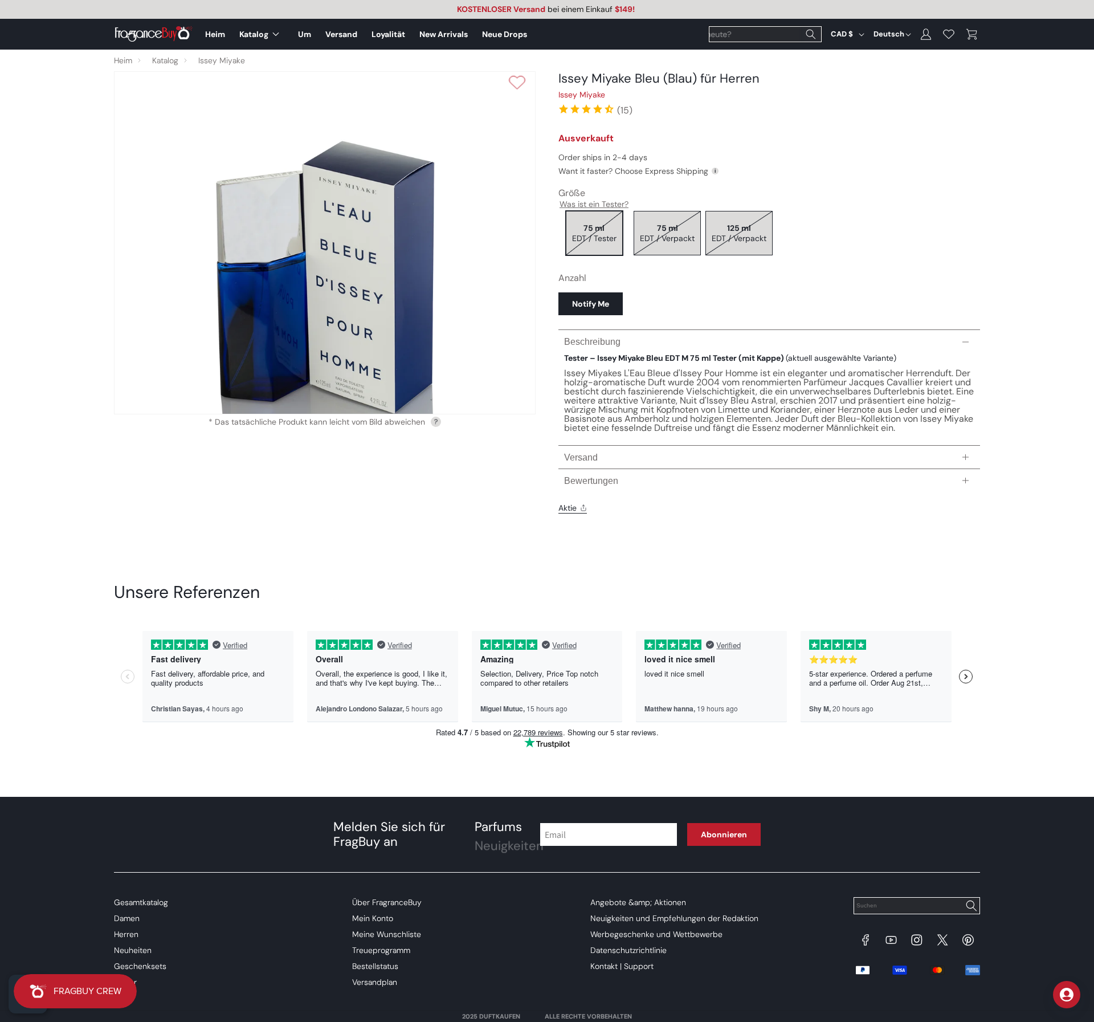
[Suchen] (810, 34)
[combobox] (765, 34)
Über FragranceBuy (387, 902)
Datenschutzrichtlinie (628, 950)
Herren (126, 934)
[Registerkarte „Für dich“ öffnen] (1066, 994)
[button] (261, 34)
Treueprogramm (381, 950)
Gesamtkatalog (141, 902)
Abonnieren (724, 834)
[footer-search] (970, 906)
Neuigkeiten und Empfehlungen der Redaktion (674, 918)
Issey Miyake (221, 60)
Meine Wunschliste (386, 934)
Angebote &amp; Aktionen (638, 902)
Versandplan (374, 982)
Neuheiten (133, 950)
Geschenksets (140, 966)
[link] (595, 109)
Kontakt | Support (622, 966)
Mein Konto (372, 918)
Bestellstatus (375, 966)
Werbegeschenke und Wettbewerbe (656, 934)
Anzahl (572, 278)
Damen (127, 918)
